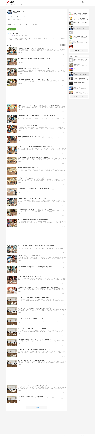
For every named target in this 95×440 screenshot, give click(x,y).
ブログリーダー (76, 435)
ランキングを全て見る (78, 50)
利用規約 (84, 435)
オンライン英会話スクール (25, 24)
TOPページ (63, 435)
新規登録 (67, 435)
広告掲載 (80, 435)
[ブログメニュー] (65, 12)
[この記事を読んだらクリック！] (64, 55)
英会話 (9, 24)
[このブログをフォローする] (11, 29)
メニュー (87, 2)
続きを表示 (37, 407)
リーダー (78, 2)
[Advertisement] (36, 95)
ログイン (83, 2)
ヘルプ (87, 435)
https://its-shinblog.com (11, 21)
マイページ (71, 435)
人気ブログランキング (10, 2)
